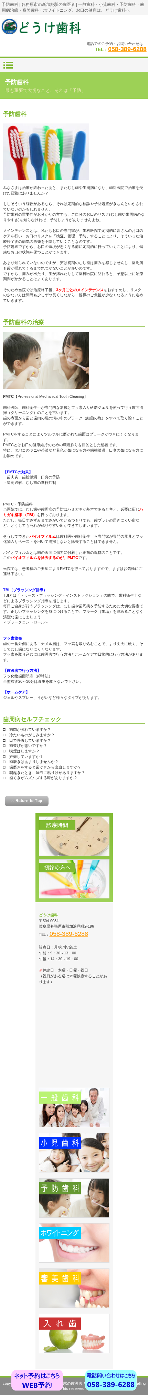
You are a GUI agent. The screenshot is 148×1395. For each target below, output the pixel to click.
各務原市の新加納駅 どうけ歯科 (73, 27)
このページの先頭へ (27, 801)
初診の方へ (74, 879)
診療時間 (74, 836)
